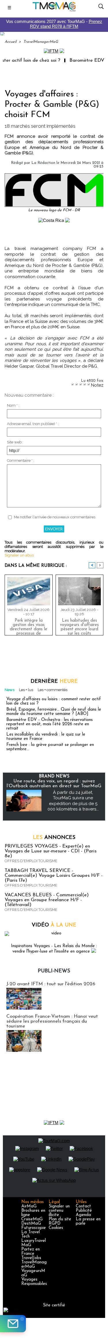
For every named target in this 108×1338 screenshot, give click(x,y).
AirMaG (29, 1206)
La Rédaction (43, 163)
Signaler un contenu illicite (59, 1210)
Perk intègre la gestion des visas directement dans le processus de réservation (28, 625)
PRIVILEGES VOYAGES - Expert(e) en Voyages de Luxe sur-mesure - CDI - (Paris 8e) (50, 851)
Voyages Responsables (34, 1281)
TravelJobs (31, 1258)
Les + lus (26, 690)
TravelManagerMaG (40, 42)
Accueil (10, 42)
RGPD (54, 1223)
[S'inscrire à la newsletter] (13, 1323)
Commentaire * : (20, 460)
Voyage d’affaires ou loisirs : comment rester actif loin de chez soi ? (53, 701)
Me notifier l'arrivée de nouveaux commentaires (54, 517)
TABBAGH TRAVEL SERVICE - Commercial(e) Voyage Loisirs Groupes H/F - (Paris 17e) (54, 875)
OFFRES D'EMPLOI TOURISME (31, 861)
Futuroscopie (33, 1228)
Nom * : (13, 405)
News (9, 690)
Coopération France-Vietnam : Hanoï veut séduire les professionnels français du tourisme (52, 1021)
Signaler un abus (19, 555)
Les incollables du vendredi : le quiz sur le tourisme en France (45, 736)
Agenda (83, 1215)
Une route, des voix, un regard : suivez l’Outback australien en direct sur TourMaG (54, 783)
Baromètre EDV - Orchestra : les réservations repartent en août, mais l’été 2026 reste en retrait (49, 724)
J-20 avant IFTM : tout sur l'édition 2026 (50, 984)
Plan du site (60, 1219)
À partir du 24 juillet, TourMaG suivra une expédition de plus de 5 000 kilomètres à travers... (73, 801)
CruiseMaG (32, 1219)
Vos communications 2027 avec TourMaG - (54, 24)
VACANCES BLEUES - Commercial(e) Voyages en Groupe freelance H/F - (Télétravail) (47, 900)
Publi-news (54, 971)
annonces (54, 837)
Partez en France (30, 1251)
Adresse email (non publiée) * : (33, 424)
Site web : (15, 442)
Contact (83, 1206)
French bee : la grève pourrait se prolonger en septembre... (50, 747)
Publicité (84, 1211)
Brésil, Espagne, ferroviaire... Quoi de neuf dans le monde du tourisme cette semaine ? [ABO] (53, 711)
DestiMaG (31, 1223)
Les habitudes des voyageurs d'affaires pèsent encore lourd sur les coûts (79, 625)
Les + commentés (52, 690)
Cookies (56, 1228)
